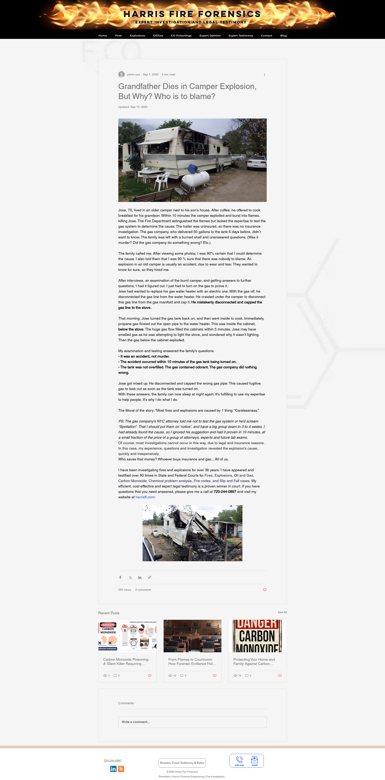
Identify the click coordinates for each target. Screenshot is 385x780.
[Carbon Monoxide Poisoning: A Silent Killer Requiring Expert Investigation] (127, 636)
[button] (282, 47)
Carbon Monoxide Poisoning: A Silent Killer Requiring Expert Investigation (126, 661)
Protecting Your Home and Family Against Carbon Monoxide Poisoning (254, 661)
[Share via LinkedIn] (140, 577)
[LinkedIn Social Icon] (113, 769)
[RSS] (121, 769)
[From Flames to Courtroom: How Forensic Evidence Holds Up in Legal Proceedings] (193, 636)
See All (282, 612)
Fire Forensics (215, 13)
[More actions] (264, 74)
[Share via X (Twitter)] (130, 577)
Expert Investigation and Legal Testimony (191, 22)
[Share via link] (150, 577)
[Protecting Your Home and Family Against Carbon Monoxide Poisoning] (258, 636)
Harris (145, 13)
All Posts (104, 46)
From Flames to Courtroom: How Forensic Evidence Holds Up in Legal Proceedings (192, 661)
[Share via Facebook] (120, 577)
